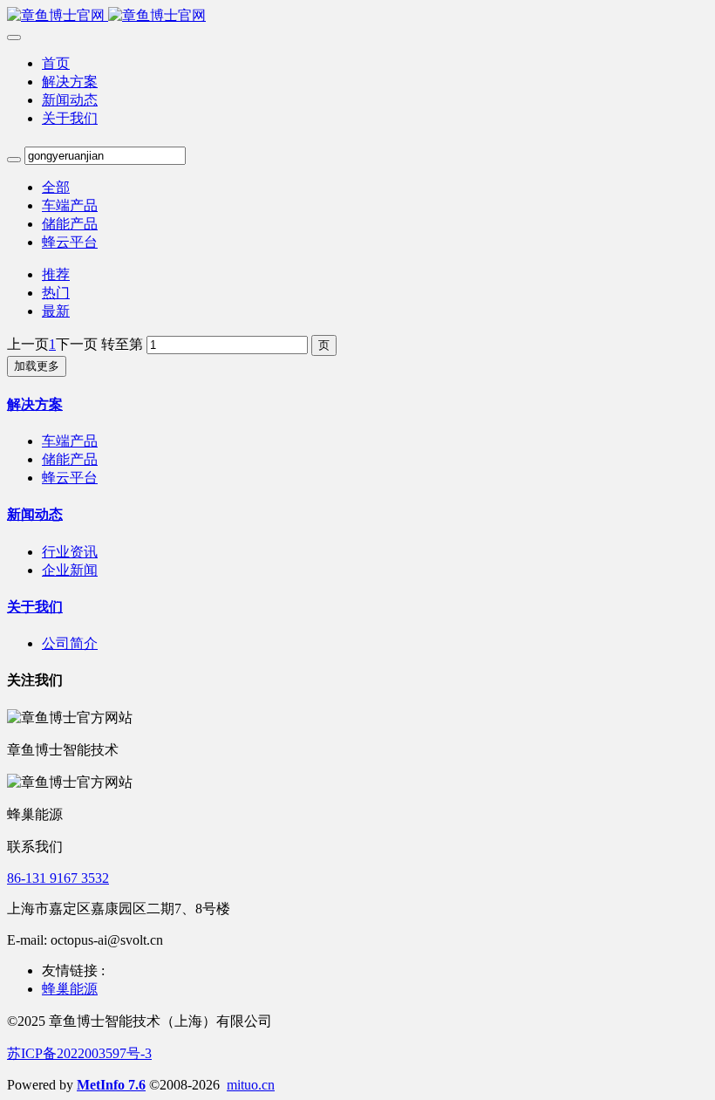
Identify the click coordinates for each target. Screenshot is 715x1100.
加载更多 (36, 365)
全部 (56, 187)
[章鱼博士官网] (357, 16)
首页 (56, 63)
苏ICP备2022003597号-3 (79, 1053)
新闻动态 (35, 514)
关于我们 (35, 606)
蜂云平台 (70, 242)
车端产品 (70, 205)
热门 (56, 292)
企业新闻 (70, 570)
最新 (56, 311)
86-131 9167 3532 (58, 878)
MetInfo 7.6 (111, 1084)
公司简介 (70, 643)
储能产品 (70, 223)
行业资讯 (70, 551)
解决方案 (35, 404)
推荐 (56, 274)
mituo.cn (251, 1084)
